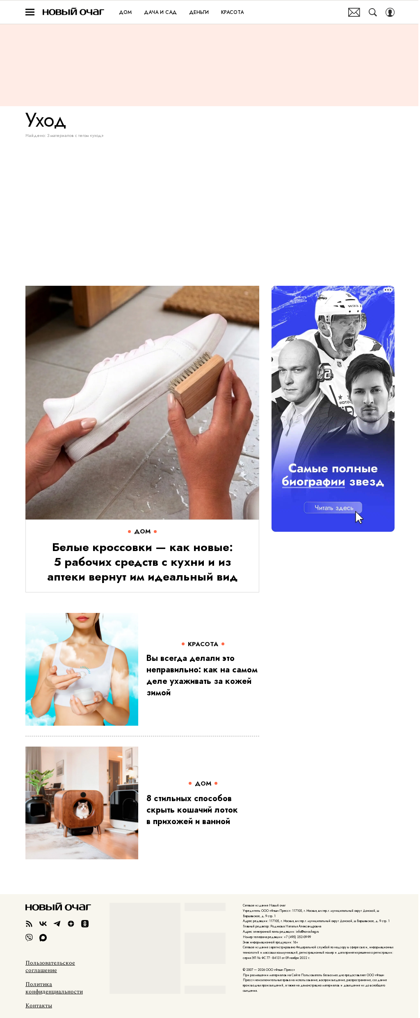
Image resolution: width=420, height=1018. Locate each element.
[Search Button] (372, 12)
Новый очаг (73, 12)
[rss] (29, 923)
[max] (43, 937)
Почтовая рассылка (354, 12)
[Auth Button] (390, 12)
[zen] (71, 923)
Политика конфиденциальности (54, 988)
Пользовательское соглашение (50, 966)
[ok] (85, 923)
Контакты (38, 1005)
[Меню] (29, 12)
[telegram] (57, 923)
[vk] (43, 923)
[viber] (29, 937)
